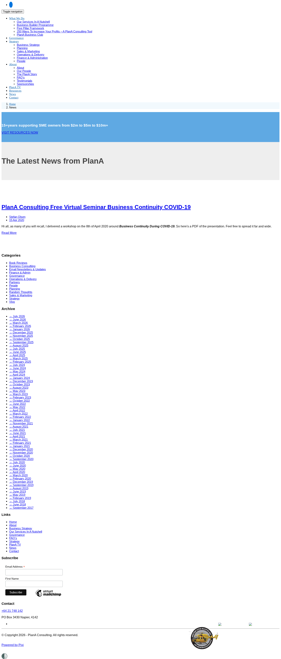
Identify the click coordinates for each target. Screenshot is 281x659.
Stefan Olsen (17, 216)
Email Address (15, 567)
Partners (14, 282)
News (12, 547)
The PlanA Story (27, 74)
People (21, 61)
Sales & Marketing (28, 51)
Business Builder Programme (35, 25)
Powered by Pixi (13, 645)
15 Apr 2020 (16, 220)
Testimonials (24, 80)
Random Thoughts (20, 292)
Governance (17, 275)
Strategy (14, 41)
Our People (24, 71)
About (13, 64)
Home (12, 104)
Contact (13, 97)
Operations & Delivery (30, 54)
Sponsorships (25, 84)
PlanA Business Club (30, 34)
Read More (9, 232)
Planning (22, 48)
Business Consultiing (22, 266)
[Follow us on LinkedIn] (11, 5)
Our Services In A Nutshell (33, 21)
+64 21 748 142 (12, 610)
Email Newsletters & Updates (27, 269)
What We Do (16, 18)
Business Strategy (28, 44)
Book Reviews (18, 262)
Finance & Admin (19, 272)
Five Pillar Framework (30, 28)
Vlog (12, 301)
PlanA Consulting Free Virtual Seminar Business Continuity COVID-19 (96, 207)
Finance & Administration (32, 57)
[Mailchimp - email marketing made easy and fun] (48, 596)
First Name (12, 578)
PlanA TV (15, 544)
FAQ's (21, 77)
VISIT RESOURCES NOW (20, 132)
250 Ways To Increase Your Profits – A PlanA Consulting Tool (54, 31)
